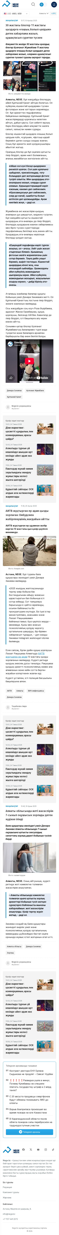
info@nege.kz (9, 1214)
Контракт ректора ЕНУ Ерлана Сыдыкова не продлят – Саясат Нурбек (31, 1072)
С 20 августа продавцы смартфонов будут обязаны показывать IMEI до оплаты (29, 1099)
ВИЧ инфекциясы (36, 691)
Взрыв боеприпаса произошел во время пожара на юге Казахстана (28, 1111)
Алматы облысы (14, 946)
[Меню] (54, 4)
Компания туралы (11, 1192)
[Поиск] (33, 4)
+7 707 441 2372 (10, 1219)
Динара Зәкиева (14, 390)
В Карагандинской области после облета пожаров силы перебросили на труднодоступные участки (30, 1122)
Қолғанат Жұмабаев (35, 390)
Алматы (42, 13)
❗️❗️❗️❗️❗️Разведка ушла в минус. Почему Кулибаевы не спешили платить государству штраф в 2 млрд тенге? (30, 1085)
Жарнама (7, 1197)
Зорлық (10, 953)
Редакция (7, 1187)
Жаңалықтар (12, 20)
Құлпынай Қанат (14, 397)
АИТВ (9, 691)
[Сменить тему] (43, 4)
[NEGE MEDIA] (10, 3)
